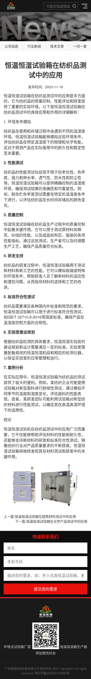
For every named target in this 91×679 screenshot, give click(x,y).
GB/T (12, 317)
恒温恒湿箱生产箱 (73, 646)
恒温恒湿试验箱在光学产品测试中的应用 (56, 521)
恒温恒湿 (62, 106)
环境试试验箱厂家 (17, 646)
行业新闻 (34, 46)
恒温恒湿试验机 (17, 429)
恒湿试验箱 (21, 95)
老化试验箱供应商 (45, 646)
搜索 (74, 6)
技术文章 (57, 46)
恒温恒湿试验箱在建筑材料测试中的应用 (45, 516)
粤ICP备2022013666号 (52, 673)
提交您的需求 (45, 588)
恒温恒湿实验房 (67, 341)
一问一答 (80, 46)
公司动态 (11, 46)
